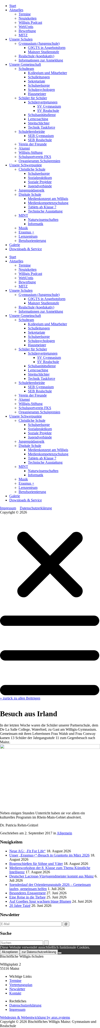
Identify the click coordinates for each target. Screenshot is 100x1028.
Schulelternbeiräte (32, 132)
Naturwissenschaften (43, 220)
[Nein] (60, 953)
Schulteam (26, 69)
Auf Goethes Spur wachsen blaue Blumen (40, 901)
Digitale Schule (30, 194)
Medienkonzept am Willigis (48, 199)
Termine (25, 14)
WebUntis (26, 27)
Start (12, 6)
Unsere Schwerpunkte (25, 165)
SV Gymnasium (49, 106)
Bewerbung (27, 31)
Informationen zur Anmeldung (41, 60)
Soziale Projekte (40, 182)
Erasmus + (26, 232)
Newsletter (17, 989)
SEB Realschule (40, 140)
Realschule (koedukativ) (36, 56)
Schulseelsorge (39, 85)
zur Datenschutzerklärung (39, 952)
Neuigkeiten (28, 18)
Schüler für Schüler (33, 98)
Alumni (24, 148)
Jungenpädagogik (31, 190)
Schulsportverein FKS (35, 157)
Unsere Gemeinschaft (25, 64)
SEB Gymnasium (41, 136)
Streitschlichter (39, 123)
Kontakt (15, 993)
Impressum (8, 508)
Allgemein (64, 833)
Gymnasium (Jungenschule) (39, 43)
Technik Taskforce (41, 127)
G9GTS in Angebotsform (46, 48)
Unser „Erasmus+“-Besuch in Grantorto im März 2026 (49, 855)
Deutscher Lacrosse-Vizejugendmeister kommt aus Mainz (51, 876)
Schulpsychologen (41, 90)
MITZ (23, 35)
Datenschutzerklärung (36, 508)
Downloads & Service (25, 249)
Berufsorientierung (32, 241)
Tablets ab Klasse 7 (42, 207)
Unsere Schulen (21, 39)
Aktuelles (16, 10)
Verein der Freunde (33, 144)
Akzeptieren (10, 952)
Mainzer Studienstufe (43, 52)
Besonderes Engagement (27, 893)
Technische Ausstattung (45, 211)
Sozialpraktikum (40, 178)
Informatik (35, 224)
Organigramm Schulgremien (39, 161)
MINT (23, 215)
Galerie (14, 245)
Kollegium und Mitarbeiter (47, 73)
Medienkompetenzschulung (48, 203)
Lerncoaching (38, 119)
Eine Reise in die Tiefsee (27, 897)
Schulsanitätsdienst (42, 115)
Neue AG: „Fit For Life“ (27, 851)
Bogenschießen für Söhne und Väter (36, 864)
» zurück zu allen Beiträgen (20, 698)
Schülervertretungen (42, 102)
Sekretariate (36, 81)
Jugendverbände (40, 186)
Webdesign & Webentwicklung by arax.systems (35, 1017)
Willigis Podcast (30, 22)
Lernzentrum (28, 236)
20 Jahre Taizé (19, 906)
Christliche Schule (32, 169)
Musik (23, 228)
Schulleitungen (39, 77)
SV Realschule (48, 111)
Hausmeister (37, 94)
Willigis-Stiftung (31, 152)
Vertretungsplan (20, 985)
